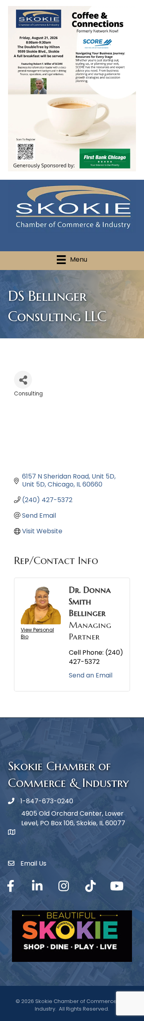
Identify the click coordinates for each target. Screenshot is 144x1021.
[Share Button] (23, 380)
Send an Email (90, 675)
